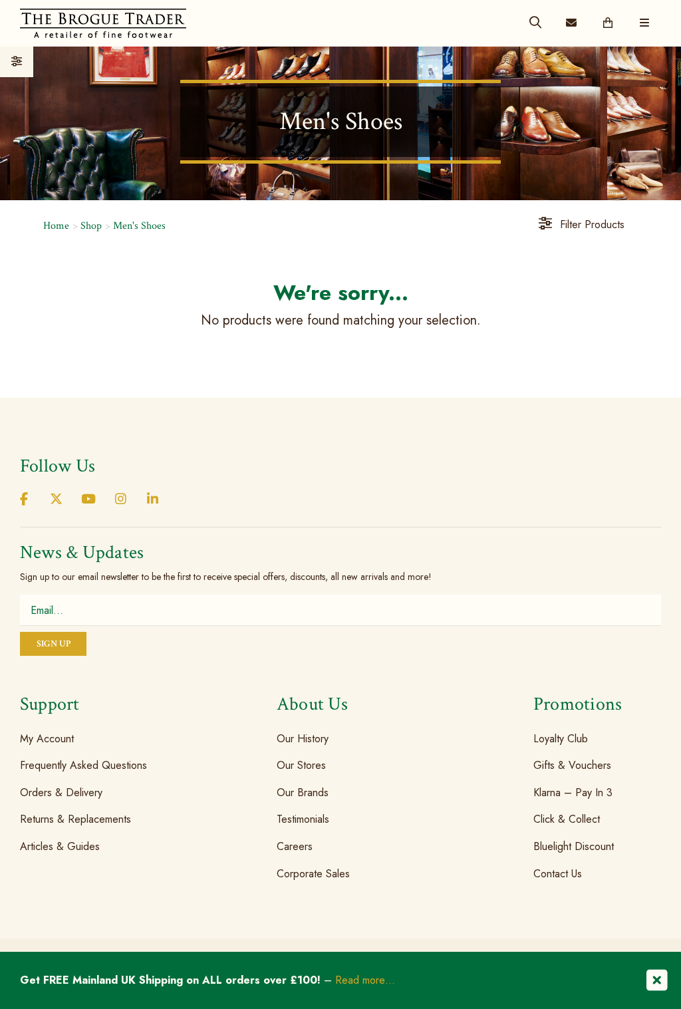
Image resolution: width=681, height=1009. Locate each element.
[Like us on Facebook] (24, 499)
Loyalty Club (560, 738)
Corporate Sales (313, 873)
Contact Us (557, 873)
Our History (303, 738)
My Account (47, 738)
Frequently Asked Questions (83, 765)
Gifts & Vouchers (572, 765)
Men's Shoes (139, 226)
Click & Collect (566, 819)
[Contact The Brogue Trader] (571, 23)
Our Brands (303, 792)
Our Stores (301, 765)
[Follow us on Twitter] (56, 499)
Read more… (365, 980)
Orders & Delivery (61, 792)
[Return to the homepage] (103, 23)
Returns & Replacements (75, 819)
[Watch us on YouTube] (88, 499)
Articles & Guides (60, 846)
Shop (91, 226)
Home (56, 226)
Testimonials (303, 819)
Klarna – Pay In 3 (573, 792)
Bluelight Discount (573, 846)
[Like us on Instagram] (120, 499)
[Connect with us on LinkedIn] (153, 499)
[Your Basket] (607, 23)
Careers (295, 846)
